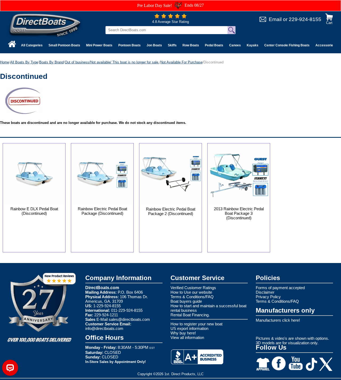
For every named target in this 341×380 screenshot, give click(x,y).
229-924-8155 (305, 19)
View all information (187, 337)
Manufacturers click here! (278, 320)
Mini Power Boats (99, 45)
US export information (189, 328)
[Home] (12, 44)
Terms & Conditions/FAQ (192, 296)
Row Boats (190, 45)
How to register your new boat (196, 324)
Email (275, 19)
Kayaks (252, 45)
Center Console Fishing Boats (287, 45)
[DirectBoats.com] (45, 25)
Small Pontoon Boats (64, 45)
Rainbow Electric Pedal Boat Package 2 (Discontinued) (170, 211)
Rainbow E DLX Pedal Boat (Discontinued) (34, 211)
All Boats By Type (24, 62)
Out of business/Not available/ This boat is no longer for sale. (112, 62)
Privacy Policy (268, 296)
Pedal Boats (214, 45)
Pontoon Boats (129, 45)
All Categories (32, 45)
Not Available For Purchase (181, 62)
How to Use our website (191, 292)
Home (4, 62)
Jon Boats (154, 45)
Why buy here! (183, 333)
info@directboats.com (104, 328)
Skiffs (172, 45)
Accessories (325, 45)
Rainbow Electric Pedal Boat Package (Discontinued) (102, 211)
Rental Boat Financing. (190, 315)
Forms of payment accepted (280, 287)
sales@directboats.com (129, 319)
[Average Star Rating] (170, 17)
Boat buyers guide (186, 301)
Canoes (235, 45)
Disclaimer (265, 292)
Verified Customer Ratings (193, 287)
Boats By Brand (51, 62)
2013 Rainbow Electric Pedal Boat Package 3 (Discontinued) (239, 213)
